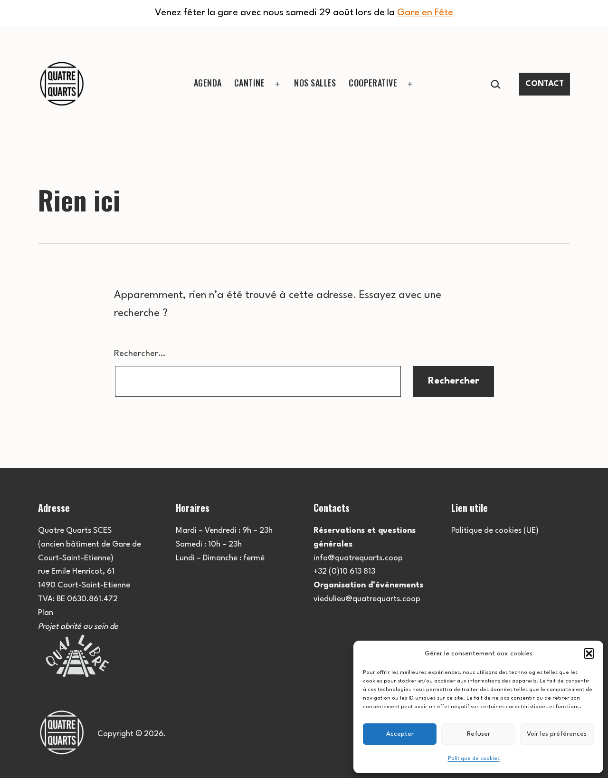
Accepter (400, 733)
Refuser (478, 733)
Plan (45, 613)
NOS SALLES (315, 83)
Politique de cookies (474, 758)
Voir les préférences (557, 733)
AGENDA (208, 83)
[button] (589, 653)
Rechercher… (139, 353)
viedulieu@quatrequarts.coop (367, 599)
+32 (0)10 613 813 (344, 571)
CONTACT (544, 84)
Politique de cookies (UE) (495, 531)
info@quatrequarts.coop (358, 558)
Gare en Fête (425, 13)
